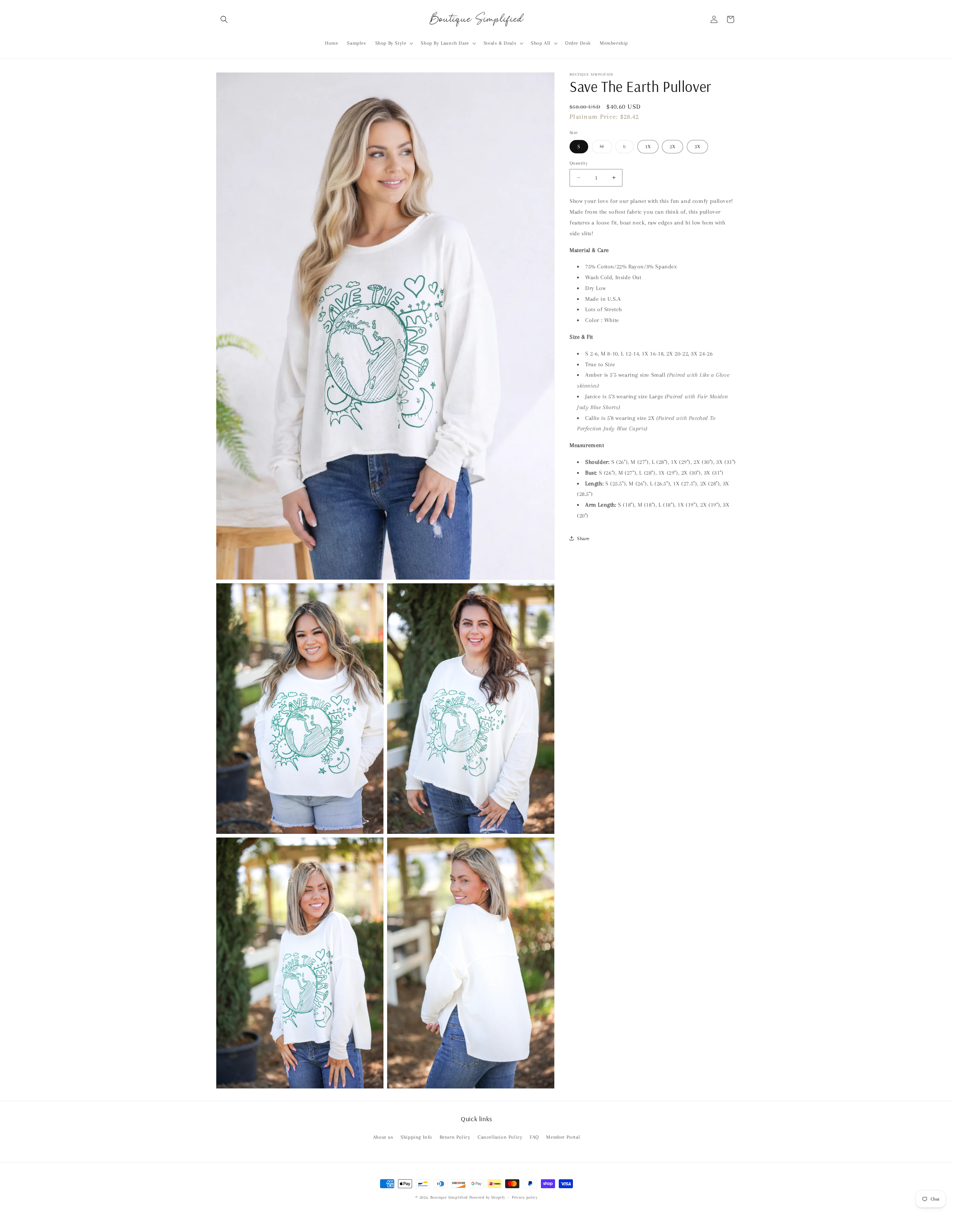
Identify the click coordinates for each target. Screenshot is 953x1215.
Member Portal (563, 1137)
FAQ (534, 1137)
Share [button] (583, 538)
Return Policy (455, 1137)
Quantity (578, 162)
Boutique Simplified (449, 1197)
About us (383, 1137)
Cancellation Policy (500, 1137)
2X (672, 146)
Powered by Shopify (487, 1197)
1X (648, 146)
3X (697, 146)
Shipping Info (416, 1137)
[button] (224, 19)
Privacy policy (525, 1197)
